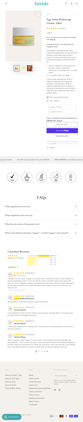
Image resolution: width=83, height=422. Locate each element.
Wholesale (33, 405)
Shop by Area (10, 382)
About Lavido (34, 378)
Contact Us (33, 385)
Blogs (31, 375)
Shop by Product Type (13, 375)
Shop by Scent (10, 385)
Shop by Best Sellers (13, 388)
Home (48, 14)
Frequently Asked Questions (40, 388)
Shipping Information (36, 398)
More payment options (62, 136)
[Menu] (6, 3)
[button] (66, 3)
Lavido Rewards (35, 382)
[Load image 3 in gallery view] (30, 68)
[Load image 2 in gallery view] (23, 68)
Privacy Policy (34, 395)
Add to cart (62, 124)
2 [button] (39, 351)
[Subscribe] (77, 375)
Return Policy (34, 401)
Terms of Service (35, 392)
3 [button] (41, 351)
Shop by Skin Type (12, 378)
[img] (19, 273)
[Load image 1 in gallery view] (17, 68)
